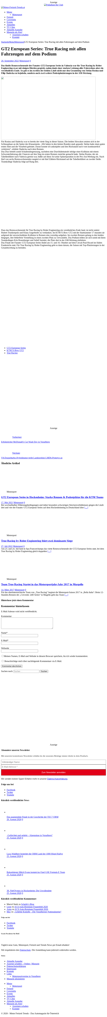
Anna (9, 909)
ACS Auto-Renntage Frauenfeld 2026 (31, 907)
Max (9, 912)
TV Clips (11, 27)
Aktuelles (11, 24)
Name (3, 633)
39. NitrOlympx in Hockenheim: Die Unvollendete (29, 890)
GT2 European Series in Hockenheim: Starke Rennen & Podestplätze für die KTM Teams (52, 497)
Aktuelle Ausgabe (14, 29)
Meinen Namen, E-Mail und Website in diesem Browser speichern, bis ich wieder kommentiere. (46, 656)
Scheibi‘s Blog (27, 904)
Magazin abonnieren (16, 979)
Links (9, 974)
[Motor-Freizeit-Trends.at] (13, 7)
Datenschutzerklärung (57, 779)
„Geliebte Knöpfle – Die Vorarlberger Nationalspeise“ (37, 912)
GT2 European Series (16, 348)
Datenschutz (25, 330)
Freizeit (10, 17)
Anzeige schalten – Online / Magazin (23, 964)
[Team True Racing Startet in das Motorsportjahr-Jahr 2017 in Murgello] (22, 576)
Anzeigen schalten (20, 35)
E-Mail (4, 640)
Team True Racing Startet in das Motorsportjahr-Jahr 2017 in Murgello (42, 584)
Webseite (5, 648)
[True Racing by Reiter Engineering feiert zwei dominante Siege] (22, 533)
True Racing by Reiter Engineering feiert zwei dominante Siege (37, 540)
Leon (9, 907)
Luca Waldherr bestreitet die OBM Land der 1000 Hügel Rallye (35, 854)
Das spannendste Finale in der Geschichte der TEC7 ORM (32, 817)
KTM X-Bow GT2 (15, 350)
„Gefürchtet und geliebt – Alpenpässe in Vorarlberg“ (30, 835)
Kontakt (15, 37)
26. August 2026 (14, 819)
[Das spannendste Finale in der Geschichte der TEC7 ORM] (17, 812)
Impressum (11, 969)
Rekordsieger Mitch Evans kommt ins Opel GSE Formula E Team (36, 872)
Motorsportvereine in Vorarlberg (26, 976)
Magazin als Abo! (14, 32)
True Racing (12, 353)
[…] (86, 507)
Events (10, 22)
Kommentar (6, 616)
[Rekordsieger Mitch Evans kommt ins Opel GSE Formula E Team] (17, 867)
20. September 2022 (10, 61)
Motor (9, 12)
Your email (6, 340)
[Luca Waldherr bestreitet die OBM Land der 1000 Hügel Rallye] (17, 849)
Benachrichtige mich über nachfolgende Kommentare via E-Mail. (33, 661)
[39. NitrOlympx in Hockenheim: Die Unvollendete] (17, 886)
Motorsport (17, 14)
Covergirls (11, 19)
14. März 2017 (7, 590)
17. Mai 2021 (7, 502)
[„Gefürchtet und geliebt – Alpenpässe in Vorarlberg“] (17, 830)
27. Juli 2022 (7, 546)
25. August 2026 (14, 838)
